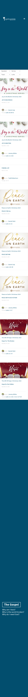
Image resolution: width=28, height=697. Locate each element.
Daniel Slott (11, 221)
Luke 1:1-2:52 (9, 156)
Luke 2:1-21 (9, 224)
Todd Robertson (13, 178)
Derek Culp (11, 110)
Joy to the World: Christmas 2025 (11, 97)
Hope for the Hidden (8, 384)
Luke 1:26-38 (9, 267)
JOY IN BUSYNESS (7, 100)
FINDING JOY (5, 168)
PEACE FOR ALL (6, 211)
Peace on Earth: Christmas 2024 (11, 208)
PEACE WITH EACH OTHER (9, 298)
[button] (24, 19)
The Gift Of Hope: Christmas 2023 (11, 338)
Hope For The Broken (8, 341)
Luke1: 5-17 (9, 310)
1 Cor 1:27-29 (18, 397)
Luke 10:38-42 (10, 113)
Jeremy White (12, 153)
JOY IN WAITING (6, 143)
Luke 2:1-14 (9, 354)
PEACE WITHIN (6, 254)
